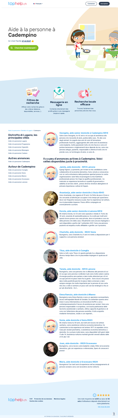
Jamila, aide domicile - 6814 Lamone (77, 167)
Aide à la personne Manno (17, 176)
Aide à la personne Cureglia (18, 170)
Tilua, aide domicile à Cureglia (74, 250)
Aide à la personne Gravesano (18, 179)
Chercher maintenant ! (25, 48)
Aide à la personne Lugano (17, 141)
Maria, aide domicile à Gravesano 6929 (78, 362)
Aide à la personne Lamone (17, 182)
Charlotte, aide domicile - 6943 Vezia (77, 232)
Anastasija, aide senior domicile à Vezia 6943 (81, 192)
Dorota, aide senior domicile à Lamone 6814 (80, 211)
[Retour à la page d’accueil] (17, 4)
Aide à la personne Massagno (18, 150)
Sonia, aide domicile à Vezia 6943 (75, 320)
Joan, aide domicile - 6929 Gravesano (78, 343)
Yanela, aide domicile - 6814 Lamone (77, 269)
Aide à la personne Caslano (17, 153)
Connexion (91, 3)
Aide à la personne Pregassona (19, 144)
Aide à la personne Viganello (18, 147)
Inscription (104, 3)
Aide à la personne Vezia (17, 173)
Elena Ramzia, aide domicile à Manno (77, 294)
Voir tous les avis (104, 407)
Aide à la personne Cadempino (19, 161)
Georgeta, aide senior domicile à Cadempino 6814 (83, 133)
